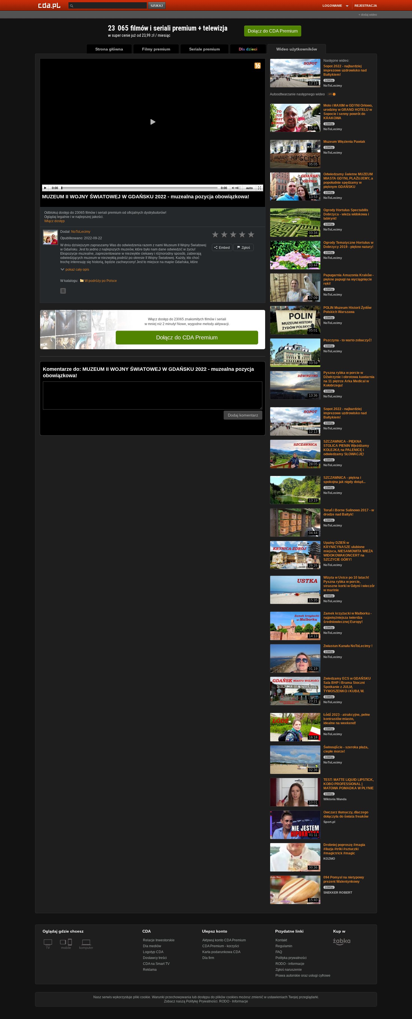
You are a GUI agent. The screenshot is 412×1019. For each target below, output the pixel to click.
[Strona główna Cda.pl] (50, 5)
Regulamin (284, 946)
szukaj (157, 6)
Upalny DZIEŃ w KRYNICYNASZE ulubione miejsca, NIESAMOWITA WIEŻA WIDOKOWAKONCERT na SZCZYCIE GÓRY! (348, 551)
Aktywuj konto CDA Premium (224, 940)
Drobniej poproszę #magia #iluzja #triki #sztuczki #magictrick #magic (344, 849)
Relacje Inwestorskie (159, 940)
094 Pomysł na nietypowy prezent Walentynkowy (343, 879)
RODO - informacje (290, 964)
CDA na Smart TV (156, 964)
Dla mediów (152, 946)
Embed (224, 248)
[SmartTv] (70, 951)
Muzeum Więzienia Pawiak (344, 142)
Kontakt (281, 940)
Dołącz (273, 31)
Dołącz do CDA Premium (187, 337)
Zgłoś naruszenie (289, 970)
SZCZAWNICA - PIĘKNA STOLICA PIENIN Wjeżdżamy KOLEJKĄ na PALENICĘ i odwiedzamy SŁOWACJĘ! (346, 448)
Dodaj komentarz (243, 415)
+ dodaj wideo (367, 14)
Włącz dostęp (54, 221)
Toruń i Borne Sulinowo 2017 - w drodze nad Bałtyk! (348, 512)
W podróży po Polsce (101, 281)
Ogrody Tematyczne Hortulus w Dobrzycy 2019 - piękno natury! (348, 245)
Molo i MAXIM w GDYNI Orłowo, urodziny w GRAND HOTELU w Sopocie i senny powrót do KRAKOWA (347, 111)
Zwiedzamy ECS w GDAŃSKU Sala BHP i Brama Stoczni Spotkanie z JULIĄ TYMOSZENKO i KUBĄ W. (347, 685)
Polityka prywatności (291, 958)
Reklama (150, 970)
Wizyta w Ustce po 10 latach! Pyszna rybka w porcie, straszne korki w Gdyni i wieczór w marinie (349, 584)
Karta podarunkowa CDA (221, 952)
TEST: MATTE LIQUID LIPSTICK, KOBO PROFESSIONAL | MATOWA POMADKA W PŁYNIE (348, 784)
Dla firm (208, 958)
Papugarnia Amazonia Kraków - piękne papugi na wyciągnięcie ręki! (348, 279)
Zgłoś (245, 248)
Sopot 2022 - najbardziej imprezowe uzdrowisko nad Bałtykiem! (345, 70)
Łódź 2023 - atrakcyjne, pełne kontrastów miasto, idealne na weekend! (346, 719)
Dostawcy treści (155, 958)
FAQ (279, 952)
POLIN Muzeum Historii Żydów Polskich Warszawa (347, 310)
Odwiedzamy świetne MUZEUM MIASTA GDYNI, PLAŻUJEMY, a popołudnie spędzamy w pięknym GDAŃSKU (348, 180)
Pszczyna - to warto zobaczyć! (347, 340)
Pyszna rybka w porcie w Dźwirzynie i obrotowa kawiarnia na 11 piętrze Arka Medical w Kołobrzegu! (348, 379)
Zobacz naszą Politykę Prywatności (190, 1001)
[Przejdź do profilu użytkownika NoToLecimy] (50, 237)
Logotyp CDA (153, 952)
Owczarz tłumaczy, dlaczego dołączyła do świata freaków (345, 814)
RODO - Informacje (233, 1001)
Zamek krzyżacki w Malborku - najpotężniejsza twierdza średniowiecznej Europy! (347, 617)
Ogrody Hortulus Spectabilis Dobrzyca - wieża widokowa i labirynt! (346, 214)
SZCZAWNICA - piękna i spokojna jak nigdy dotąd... (344, 480)
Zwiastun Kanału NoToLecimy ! (347, 646)
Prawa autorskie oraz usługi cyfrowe (303, 975)
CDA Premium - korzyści (220, 946)
